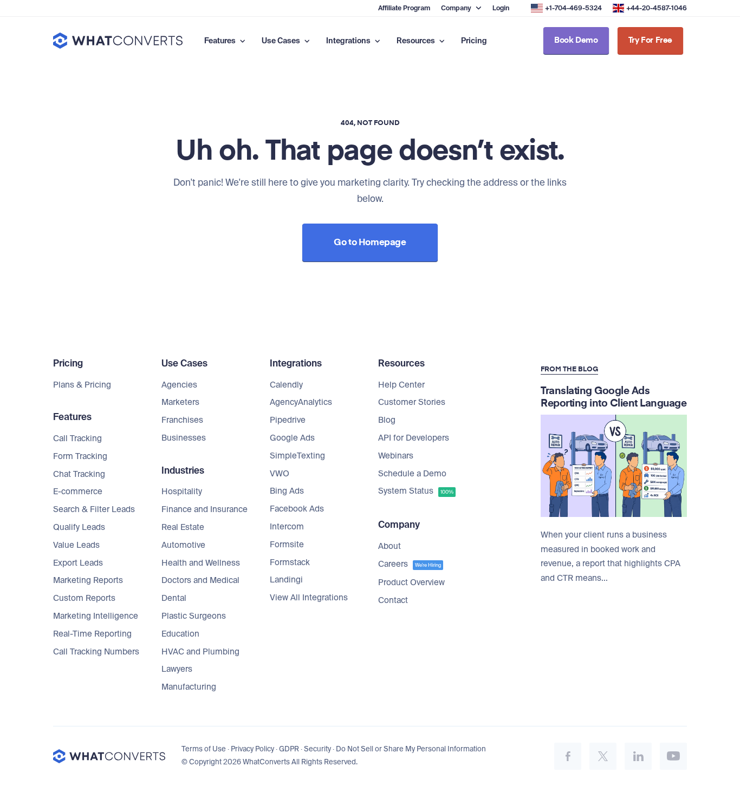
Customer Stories (411, 402)
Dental (173, 598)
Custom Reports (84, 598)
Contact (393, 600)
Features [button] (220, 40)
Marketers (180, 402)
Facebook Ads (297, 508)
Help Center (401, 384)
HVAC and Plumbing (200, 651)
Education (180, 633)
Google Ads (292, 438)
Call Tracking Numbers (96, 651)
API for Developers (413, 438)
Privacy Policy (252, 749)
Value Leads (76, 545)
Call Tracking (77, 438)
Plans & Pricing (82, 384)
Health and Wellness (200, 563)
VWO (279, 473)
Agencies (179, 384)
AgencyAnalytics (301, 402)
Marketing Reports (88, 580)
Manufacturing (188, 687)
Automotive (183, 545)
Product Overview (411, 582)
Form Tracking (80, 456)
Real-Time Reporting (92, 633)
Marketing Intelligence (95, 616)
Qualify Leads (79, 527)
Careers (409, 564)
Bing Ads (287, 491)
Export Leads (78, 563)
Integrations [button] (349, 40)
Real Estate (182, 527)
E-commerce (77, 491)
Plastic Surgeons (193, 616)
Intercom (287, 526)
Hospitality (181, 491)
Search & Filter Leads (94, 509)
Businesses (183, 438)
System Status (415, 491)
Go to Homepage (370, 242)
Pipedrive (288, 420)
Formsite (287, 544)
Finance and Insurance (204, 509)
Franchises (182, 420)
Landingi (286, 579)
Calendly (286, 384)
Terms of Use (203, 749)
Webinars (395, 455)
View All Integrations (309, 597)
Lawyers (176, 669)
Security (317, 749)
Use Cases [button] (282, 40)
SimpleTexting (297, 455)
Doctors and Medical (200, 580)
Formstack (290, 562)
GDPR (289, 749)
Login (500, 8)
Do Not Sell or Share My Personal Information (411, 749)
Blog (386, 420)
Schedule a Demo (412, 473)
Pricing (474, 40)
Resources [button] (417, 40)
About (389, 546)
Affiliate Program (404, 8)
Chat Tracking (79, 474)
